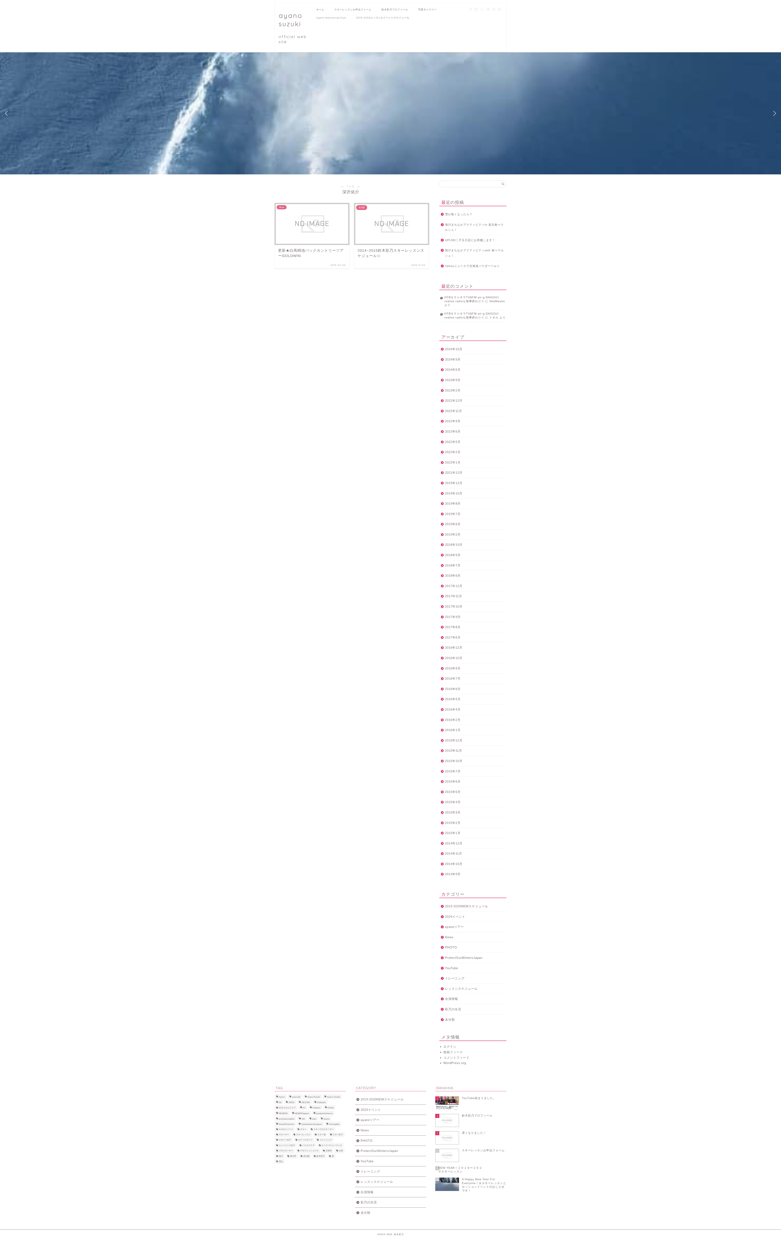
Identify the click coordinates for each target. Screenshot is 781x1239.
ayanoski (296, 1097)
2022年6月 (453, 431)
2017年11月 (453, 596)
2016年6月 (453, 689)
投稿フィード (453, 1052)
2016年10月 (453, 658)
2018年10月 (453, 544)
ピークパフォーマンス (332, 1145)
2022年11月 (453, 411)
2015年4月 (453, 802)
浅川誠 (306, 1156)
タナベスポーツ (305, 1140)
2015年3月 (453, 812)
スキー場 (321, 1134)
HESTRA (306, 1102)
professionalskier (287, 1119)
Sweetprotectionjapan (311, 1124)
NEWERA (283, 1113)
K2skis (331, 1108)
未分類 (450, 1019)
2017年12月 (453, 586)
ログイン (449, 1046)
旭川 (281, 1156)
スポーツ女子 (285, 1140)
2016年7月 (453, 678)
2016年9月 (453, 668)
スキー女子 (338, 1134)
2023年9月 (453, 380)
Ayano (282, 1097)
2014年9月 (453, 874)
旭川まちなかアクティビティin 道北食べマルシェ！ (474, 227)
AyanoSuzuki (314, 1097)
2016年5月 (453, 699)
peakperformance (324, 1113)
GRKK (292, 1102)
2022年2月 (453, 452)
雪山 (281, 1161)
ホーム (320, 9)
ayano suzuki (293, 27)
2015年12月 (453, 740)
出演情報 (451, 999)
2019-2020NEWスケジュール (466, 906)
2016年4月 (453, 709)
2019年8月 (453, 503)
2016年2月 (453, 720)
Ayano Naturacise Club (331, 17)
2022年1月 (453, 462)
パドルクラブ (308, 1145)
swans (326, 1119)
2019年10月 (453, 493)
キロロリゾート (286, 1129)
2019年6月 (453, 524)
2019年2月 (453, 534)
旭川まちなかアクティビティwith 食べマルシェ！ (474, 253)
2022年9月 (453, 421)
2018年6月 (453, 575)
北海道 (329, 1151)
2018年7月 (453, 565)
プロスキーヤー (286, 1151)
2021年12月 (453, 472)
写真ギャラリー (427, 9)
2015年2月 (453, 823)
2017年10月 (453, 606)
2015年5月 (453, 792)
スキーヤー (284, 1134)
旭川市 (293, 1156)
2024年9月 (453, 359)
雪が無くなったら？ (458, 214)
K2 (304, 1108)
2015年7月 (453, 771)
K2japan (317, 1108)
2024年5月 (453, 369)
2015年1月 (453, 833)
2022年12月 (453, 400)
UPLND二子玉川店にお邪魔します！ (470, 240)
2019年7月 (453, 514)
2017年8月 (453, 627)
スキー (303, 1129)
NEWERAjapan (302, 1113)
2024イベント (455, 916)
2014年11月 (453, 853)
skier (314, 1119)
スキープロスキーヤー (323, 1129)
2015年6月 (453, 781)
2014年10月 (453, 864)
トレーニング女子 (287, 1145)
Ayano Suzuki (333, 1097)
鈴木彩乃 (320, 1156)
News (449, 937)
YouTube (451, 968)
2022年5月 (453, 442)
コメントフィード (456, 1057)
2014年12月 (453, 843)
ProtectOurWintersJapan (463, 957)
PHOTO (451, 947)
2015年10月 (453, 761)
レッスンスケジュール (461, 988)
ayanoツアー (454, 926)
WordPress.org (454, 1063)
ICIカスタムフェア (287, 1108)
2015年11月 (453, 750)
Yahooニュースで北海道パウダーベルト (472, 266)
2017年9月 (453, 617)
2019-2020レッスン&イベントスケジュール (382, 17)
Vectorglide (334, 1124)
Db (280, 1102)
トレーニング (455, 978)
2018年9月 (453, 555)
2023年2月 (453, 390)
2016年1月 (453, 730)
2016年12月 (453, 647)
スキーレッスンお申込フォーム (352, 9)
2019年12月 (453, 483)
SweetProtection (286, 1124)
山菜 (341, 1151)
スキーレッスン (303, 1134)
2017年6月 (453, 637)
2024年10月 (453, 349)
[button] (6, 113)
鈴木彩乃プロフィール (395, 9)
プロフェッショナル (309, 1151)
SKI (303, 1119)
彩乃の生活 (453, 1009)
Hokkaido (321, 1102)
